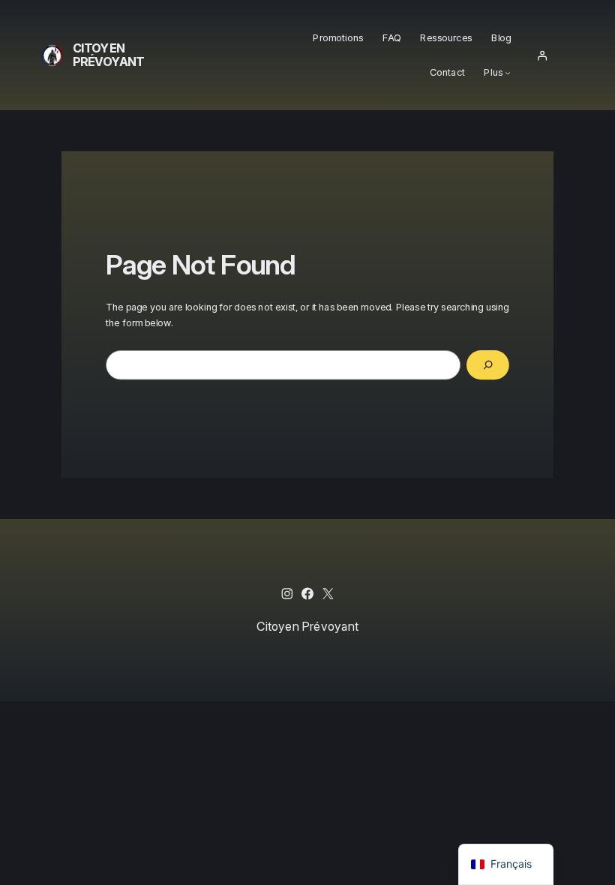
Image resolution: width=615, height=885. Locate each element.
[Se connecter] (542, 56)
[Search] (487, 365)
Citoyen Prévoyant (109, 54)
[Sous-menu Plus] (509, 73)
